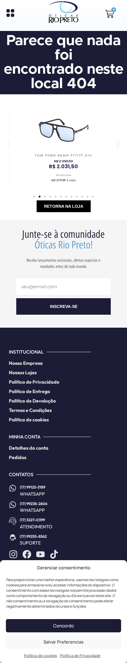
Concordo (63, 626)
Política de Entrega (29, 391)
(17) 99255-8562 (33, 536)
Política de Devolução (32, 401)
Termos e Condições (30, 410)
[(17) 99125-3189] (13, 488)
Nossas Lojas (23, 372)
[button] (8, 144)
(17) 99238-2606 (33, 503)
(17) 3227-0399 (32, 519)
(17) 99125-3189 (32, 487)
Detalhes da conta (28, 448)
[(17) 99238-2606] (13, 505)
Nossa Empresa (26, 363)
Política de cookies (40, 655)
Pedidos (17, 457)
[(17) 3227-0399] (13, 521)
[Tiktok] (54, 554)
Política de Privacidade (80, 655)
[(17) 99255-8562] (13, 537)
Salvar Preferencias (63, 642)
